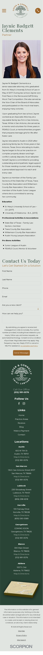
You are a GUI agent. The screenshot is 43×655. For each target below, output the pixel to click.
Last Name (7, 280)
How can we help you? (12, 314)
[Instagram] (24, 403)
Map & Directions (21, 457)
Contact (21, 435)
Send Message (21, 353)
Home (21, 415)
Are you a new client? (12, 305)
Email (4, 296)
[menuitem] (21, 631)
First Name (7, 271)
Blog (21, 427)
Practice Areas (21, 419)
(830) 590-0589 (21, 518)
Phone (5, 288)
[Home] (20, 11)
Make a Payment (21, 431)
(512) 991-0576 (21, 392)
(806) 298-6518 (21, 499)
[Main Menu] (4, 11)
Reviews (21, 423)
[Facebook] (19, 403)
